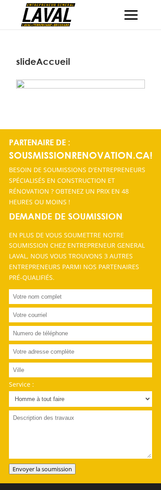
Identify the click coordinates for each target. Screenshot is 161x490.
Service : (21, 384)
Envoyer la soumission (42, 469)
